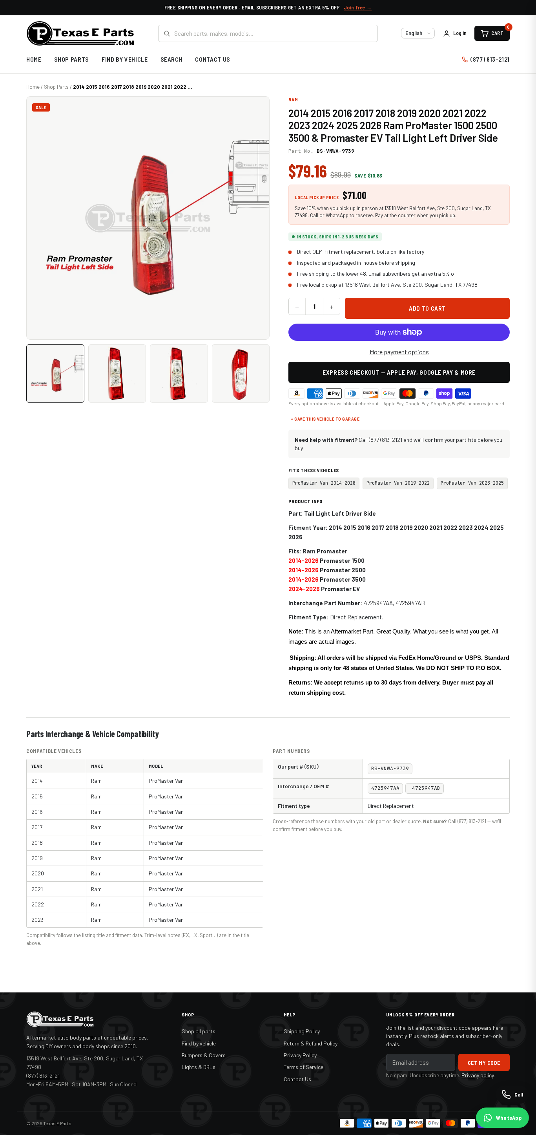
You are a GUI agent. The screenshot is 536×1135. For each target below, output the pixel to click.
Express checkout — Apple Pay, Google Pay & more (399, 372)
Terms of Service (303, 1067)
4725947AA (378, 602)
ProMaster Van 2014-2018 (324, 483)
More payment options (399, 351)
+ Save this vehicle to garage (325, 418)
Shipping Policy (302, 1031)
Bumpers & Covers (204, 1055)
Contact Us (212, 59)
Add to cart (427, 308)
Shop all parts (198, 1031)
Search (171, 59)
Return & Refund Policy (310, 1043)
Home (34, 59)
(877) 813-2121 (490, 59)
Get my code (484, 1062)
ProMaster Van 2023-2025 (472, 483)
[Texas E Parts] (80, 33)
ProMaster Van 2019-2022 (398, 483)
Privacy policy (477, 1075)
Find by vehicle (199, 1043)
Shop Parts (71, 59)
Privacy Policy (300, 1055)
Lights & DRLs (198, 1067)
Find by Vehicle (125, 59)
